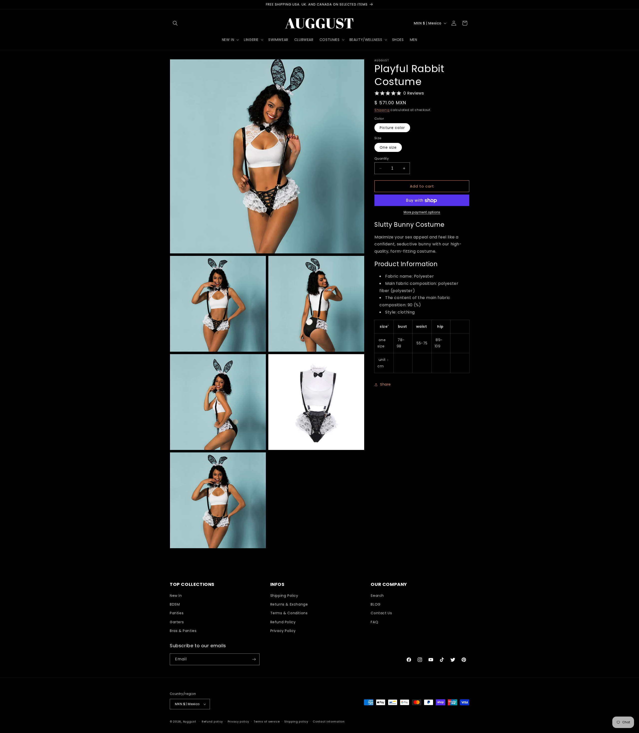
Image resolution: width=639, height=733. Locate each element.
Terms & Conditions (289, 613)
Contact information (328, 722)
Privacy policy (238, 722)
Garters (177, 622)
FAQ (374, 622)
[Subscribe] (253, 659)
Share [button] (385, 384)
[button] (175, 23)
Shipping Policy (284, 595)
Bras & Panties (183, 630)
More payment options (422, 212)
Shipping (382, 110)
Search (377, 595)
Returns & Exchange (289, 604)
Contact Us (381, 613)
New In (176, 595)
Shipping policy (296, 722)
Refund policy (212, 722)
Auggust (190, 722)
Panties (176, 613)
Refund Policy (283, 622)
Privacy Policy (283, 630)
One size (388, 147)
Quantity (381, 158)
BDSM (175, 604)
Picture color (392, 127)
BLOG (375, 604)
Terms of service (267, 722)
